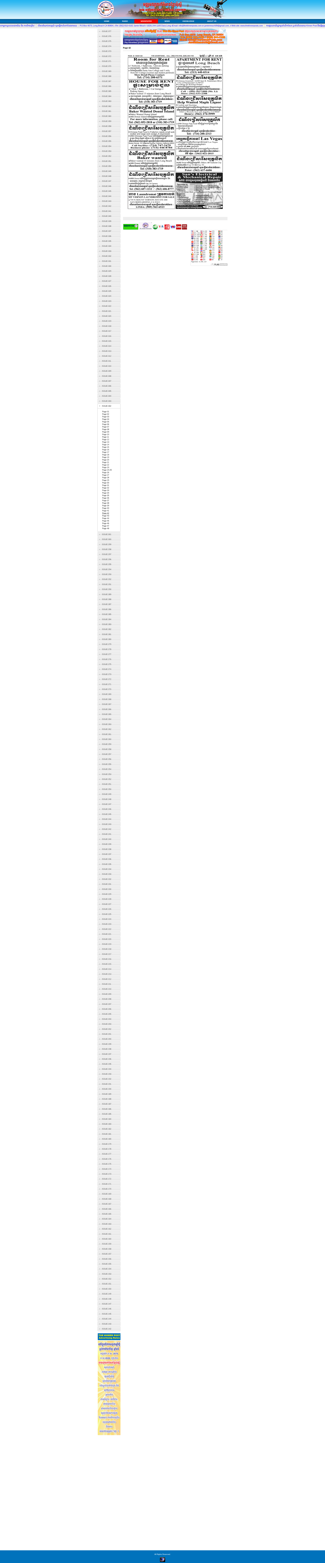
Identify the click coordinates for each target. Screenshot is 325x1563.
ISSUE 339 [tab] (106, 221)
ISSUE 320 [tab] (106, 316)
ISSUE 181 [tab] (106, 1134)
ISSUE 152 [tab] (106, 1279)
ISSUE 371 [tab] (106, 61)
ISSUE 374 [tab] (106, 46)
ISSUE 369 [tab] (106, 71)
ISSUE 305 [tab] (106, 391)
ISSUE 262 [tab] (106, 729)
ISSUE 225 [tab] (106, 914)
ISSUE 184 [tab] (106, 1119)
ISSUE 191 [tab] (106, 1084)
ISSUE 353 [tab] (106, 151)
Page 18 (105, 455)
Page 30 (105, 483)
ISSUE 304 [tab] (106, 396)
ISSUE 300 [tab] (106, 539)
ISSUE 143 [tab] (106, 1324)
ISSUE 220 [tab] (106, 939)
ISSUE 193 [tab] (106, 1074)
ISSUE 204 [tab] (106, 1019)
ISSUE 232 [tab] (106, 879)
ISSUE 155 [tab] (106, 1264)
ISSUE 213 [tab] (106, 974)
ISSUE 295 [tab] (106, 564)
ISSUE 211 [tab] (106, 984)
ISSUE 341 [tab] (106, 211)
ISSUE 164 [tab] (106, 1219)
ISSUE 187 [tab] (106, 1104)
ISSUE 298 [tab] (106, 549)
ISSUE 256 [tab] (106, 759)
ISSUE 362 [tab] (106, 106)
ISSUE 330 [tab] (106, 266)
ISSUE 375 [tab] (106, 41)
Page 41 (105, 511)
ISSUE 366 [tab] (106, 86)
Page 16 (105, 450)
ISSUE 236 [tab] (106, 859)
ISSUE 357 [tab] (106, 131)
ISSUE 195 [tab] (106, 1064)
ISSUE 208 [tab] (106, 999)
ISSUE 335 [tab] (106, 241)
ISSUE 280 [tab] (106, 639)
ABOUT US (211, 21)
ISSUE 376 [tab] (106, 36)
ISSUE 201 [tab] (106, 1034)
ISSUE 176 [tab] (106, 1159)
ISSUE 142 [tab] (106, 1329)
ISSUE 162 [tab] (106, 1229)
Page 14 (105, 444)
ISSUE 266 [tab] (106, 709)
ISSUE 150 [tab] (106, 1289)
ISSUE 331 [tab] (106, 261)
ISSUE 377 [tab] (106, 31)
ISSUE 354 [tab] (106, 146)
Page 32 (105, 488)
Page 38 (105, 503)
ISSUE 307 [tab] (106, 381)
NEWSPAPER (146, 21)
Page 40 (105, 508)
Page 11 (105, 437)
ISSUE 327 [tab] (106, 281)
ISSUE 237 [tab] (106, 854)
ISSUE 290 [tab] (106, 589)
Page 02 (105, 414)
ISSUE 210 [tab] (106, 989)
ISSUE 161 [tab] (106, 1234)
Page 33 (105, 490)
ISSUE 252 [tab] (106, 779)
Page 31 (105, 485)
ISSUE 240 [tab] (106, 839)
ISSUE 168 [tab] (106, 1199)
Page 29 (105, 480)
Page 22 (105, 465)
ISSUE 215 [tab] (106, 964)
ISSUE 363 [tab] (106, 101)
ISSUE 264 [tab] (106, 719)
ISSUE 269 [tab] (106, 694)
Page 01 (105, 411)
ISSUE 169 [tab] (106, 1194)
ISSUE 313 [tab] (106, 351)
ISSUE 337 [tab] (106, 231)
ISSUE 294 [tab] (106, 569)
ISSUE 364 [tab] (106, 96)
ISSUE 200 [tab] (106, 1039)
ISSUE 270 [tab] (106, 689)
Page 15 (105, 447)
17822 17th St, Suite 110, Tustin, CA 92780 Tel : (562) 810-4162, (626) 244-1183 (162, 14)
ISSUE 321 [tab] (106, 311)
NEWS (167, 21)
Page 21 (105, 462)
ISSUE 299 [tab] (106, 544)
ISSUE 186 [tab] (106, 1109)
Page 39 (105, 505)
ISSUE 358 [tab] (106, 126)
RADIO (125, 21)
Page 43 (105, 516)
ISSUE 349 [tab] (106, 171)
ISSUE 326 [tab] (106, 286)
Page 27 (105, 475)
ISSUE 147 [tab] (106, 1304)
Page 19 (105, 457)
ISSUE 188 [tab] (106, 1099)
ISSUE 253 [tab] (106, 774)
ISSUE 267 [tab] (106, 704)
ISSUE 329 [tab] (106, 271)
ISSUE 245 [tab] (106, 814)
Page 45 (105, 521)
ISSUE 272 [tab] (106, 679)
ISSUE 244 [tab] (106, 819)
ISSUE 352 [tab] (106, 156)
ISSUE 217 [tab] (106, 954)
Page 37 (105, 500)
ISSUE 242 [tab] (106, 829)
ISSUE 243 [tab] (106, 824)
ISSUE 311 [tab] (106, 361)
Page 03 (105, 417)
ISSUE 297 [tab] (106, 554)
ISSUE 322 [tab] (106, 306)
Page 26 (105, 472)
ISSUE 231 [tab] (106, 884)
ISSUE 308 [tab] (106, 376)
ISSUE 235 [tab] (106, 864)
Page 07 (105, 427)
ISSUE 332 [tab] (106, 256)
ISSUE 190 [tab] (106, 1089)
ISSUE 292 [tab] (106, 579)
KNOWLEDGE (188, 21)
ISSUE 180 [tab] (106, 1139)
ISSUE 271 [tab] (106, 684)
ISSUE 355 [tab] (106, 141)
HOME (106, 21)
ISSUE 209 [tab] (106, 994)
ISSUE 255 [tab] (106, 764)
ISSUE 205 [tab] (106, 1014)
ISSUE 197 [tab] (106, 1054)
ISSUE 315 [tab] (106, 341)
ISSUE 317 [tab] (106, 331)
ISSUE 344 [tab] (106, 196)
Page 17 (105, 452)
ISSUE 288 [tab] (106, 599)
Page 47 (105, 526)
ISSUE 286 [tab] (106, 609)
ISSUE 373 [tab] (106, 51)
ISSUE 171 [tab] (106, 1184)
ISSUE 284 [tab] (106, 619)
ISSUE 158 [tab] (106, 1249)
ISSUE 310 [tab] (106, 366)
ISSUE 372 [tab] (106, 56)
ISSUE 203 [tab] (106, 1024)
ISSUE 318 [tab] (106, 326)
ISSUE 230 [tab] (106, 889)
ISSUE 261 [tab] (106, 734)
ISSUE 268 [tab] (106, 699)
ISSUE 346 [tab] (106, 186)
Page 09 (105, 432)
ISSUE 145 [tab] (106, 1314)
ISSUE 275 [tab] (106, 664)
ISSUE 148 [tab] (106, 1299)
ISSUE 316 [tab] (106, 336)
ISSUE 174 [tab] (106, 1169)
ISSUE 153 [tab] (106, 1274)
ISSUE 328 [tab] (106, 276)
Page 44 (105, 518)
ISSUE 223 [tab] (106, 924)
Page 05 (105, 422)
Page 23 (105, 467)
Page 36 (105, 498)
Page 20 (105, 460)
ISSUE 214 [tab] (106, 969)
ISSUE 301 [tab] (106, 534)
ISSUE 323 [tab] (106, 301)
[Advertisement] (109, 1455)
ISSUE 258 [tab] (106, 749)
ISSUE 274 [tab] (106, 669)
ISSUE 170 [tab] (106, 1189)
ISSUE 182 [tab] (106, 1129)
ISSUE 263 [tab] (106, 724)
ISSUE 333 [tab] (106, 251)
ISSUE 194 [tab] (106, 1069)
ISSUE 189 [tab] (106, 1094)
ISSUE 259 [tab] (106, 744)
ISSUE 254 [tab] (106, 769)
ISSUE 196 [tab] (106, 1059)
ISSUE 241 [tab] (106, 834)
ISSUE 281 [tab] (106, 634)
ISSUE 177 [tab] (106, 1154)
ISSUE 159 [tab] (106, 1244)
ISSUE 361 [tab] (106, 111)
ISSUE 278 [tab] (106, 649)
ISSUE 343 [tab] (106, 201)
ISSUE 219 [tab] (106, 944)
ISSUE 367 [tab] (106, 81)
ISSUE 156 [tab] (106, 1259)
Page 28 (105, 477)
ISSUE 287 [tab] (106, 604)
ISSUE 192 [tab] (106, 1079)
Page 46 (105, 523)
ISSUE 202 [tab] (106, 1029)
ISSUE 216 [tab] (106, 959)
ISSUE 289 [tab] (106, 594)
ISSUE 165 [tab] (106, 1214)
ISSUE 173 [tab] (106, 1174)
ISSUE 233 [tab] (106, 874)
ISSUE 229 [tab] (106, 894)
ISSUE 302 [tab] (106, 406)
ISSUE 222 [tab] (106, 929)
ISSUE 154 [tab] (106, 1269)
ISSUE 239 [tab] (106, 844)
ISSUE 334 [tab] (106, 246)
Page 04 (105, 419)
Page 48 (105, 528)
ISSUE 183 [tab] (106, 1124)
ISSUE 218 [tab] (106, 949)
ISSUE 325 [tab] (106, 291)
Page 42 (105, 513)
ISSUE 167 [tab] (106, 1204)
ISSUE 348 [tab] (106, 176)
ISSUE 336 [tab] (106, 236)
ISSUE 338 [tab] (106, 226)
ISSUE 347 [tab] (106, 181)
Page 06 (105, 424)
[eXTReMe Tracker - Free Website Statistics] (162, 1561)
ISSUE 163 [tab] (106, 1224)
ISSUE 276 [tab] (106, 659)
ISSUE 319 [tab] (106, 321)
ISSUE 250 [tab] (106, 789)
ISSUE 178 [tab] (106, 1149)
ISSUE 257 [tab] (106, 754)
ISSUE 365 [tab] (106, 91)
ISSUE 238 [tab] (106, 849)
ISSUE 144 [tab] (106, 1319)
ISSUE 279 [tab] (106, 644)
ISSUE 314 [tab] (106, 346)
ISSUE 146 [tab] (106, 1309)
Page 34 (105, 493)
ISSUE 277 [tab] (106, 654)
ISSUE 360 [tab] (106, 116)
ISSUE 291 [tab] (106, 584)
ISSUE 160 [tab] (106, 1239)
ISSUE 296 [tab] (106, 559)
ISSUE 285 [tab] (106, 614)
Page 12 (105, 439)
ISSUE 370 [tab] (106, 66)
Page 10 (105, 434)
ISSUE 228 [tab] (106, 899)
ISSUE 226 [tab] (106, 909)
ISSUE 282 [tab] (106, 629)
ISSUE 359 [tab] (106, 121)
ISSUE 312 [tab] (106, 356)
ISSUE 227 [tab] (106, 904)
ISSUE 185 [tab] (106, 1114)
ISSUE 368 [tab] (106, 76)
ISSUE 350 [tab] (106, 166)
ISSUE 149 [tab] (106, 1294)
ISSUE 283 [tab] (106, 624)
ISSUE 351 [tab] (106, 161)
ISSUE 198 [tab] (106, 1049)
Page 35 (105, 495)
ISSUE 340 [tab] (106, 216)
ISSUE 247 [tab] (106, 804)
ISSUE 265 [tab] (106, 714)
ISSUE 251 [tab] (106, 784)
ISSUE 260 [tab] (106, 739)
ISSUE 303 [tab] (106, 401)
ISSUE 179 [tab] (106, 1144)
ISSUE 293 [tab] (106, 574)
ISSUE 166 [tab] (106, 1209)
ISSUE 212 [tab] (106, 979)
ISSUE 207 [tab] (106, 1004)
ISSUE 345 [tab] (106, 191)
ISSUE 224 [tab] (106, 919)
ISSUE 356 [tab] (106, 136)
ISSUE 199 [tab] (106, 1044)
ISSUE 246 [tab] (106, 809)
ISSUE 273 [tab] (106, 674)
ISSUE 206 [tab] (106, 1009)
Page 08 (105, 429)
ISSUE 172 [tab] (106, 1179)
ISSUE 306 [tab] (106, 386)
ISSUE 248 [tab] (106, 799)
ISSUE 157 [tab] (106, 1254)
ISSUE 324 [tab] (106, 296)
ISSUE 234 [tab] (106, 869)
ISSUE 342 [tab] (106, 206)
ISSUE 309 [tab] (106, 371)
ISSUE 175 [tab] (106, 1164)
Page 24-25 (107, 470)
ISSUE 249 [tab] (106, 794)
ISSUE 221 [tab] (106, 934)
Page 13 (105, 442)
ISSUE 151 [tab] (106, 1284)
